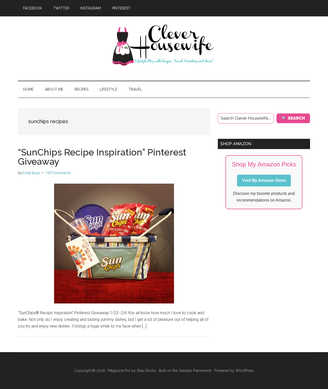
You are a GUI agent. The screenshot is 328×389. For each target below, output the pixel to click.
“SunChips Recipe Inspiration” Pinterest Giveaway (102, 157)
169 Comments (58, 173)
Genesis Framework (195, 371)
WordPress (244, 371)
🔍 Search (293, 118)
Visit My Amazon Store (264, 180)
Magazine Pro (119, 371)
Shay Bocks (146, 371)
